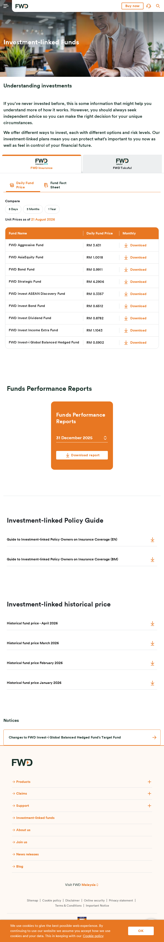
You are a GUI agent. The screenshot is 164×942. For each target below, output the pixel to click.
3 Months (33, 209)
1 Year (52, 209)
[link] (82, 737)
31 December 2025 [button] (74, 438)
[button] (132, 6)
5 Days (13, 209)
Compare (12, 201)
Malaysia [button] (89, 885)
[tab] (41, 164)
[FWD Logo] (21, 6)
